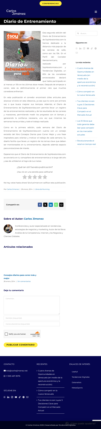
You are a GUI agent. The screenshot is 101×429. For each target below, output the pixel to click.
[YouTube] (88, 48)
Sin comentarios (24, 281)
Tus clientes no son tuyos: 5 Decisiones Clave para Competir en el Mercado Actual (85, 108)
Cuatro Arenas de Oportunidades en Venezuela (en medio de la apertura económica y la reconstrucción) (50, 378)
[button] (81, 423)
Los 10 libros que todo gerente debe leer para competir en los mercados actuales (85, 128)
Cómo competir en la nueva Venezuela (47, 392)
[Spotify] (96, 48)
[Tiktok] (92, 48)
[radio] (24, 177)
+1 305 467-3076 (12, 376)
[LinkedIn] (80, 48)
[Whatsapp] (76, 48)
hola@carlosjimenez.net (17, 371)
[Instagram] (84, 48)
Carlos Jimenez (13, 189)
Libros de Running (42, 189)
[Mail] (77, 53)
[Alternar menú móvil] (96, 11)
